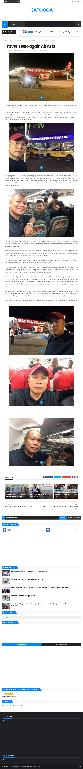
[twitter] (73, 2)
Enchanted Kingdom (12, 491)
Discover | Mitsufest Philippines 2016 (23, 596)
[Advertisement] (41, 549)
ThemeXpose (13, 766)
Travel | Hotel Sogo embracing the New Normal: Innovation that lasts (66, 494)
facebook (77, 518)
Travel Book (21, 644)
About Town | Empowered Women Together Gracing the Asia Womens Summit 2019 (39, 588)
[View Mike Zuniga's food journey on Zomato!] (14, 705)
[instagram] (78, 2)
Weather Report (61, 644)
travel (37, 40)
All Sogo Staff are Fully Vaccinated (38, 495)
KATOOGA (41, 10)
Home (6, 40)
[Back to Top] (80, 766)
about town (34, 491)
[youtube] (75, 2)
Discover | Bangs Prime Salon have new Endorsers (27, 579)
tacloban (25, 40)
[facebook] (70, 2)
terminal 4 (32, 40)
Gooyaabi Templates (33, 766)
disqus (70, 518)
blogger (62, 518)
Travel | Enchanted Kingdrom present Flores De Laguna (16, 495)
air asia (11, 40)
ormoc (20, 40)
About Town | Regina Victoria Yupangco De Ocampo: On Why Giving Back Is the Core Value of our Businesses (44, 605)
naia (15, 40)
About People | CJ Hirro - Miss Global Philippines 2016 (29, 571)
